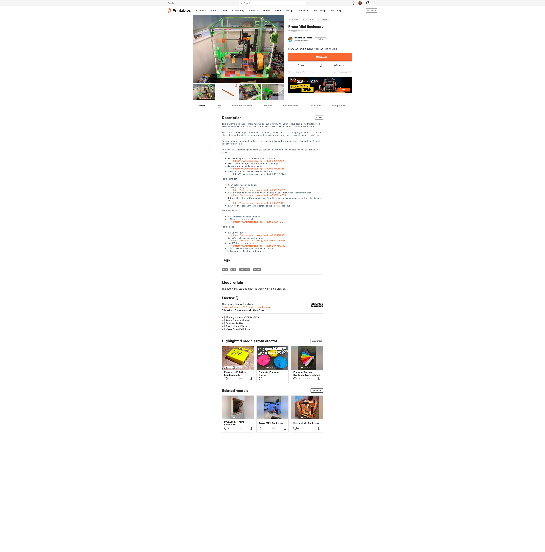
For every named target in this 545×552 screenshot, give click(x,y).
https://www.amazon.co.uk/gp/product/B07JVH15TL (258, 168)
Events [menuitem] (278, 10)
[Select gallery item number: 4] (240, 367)
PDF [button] (320, 117)
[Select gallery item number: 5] (242, 367)
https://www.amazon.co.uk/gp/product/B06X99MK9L (259, 161)
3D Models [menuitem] (201, 10)
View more (317, 341)
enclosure (244, 269)
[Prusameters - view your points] (360, 3)
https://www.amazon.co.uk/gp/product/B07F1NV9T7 (259, 190)
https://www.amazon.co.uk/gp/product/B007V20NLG (259, 203)
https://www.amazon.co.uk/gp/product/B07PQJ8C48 (259, 245)
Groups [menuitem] (290, 10)
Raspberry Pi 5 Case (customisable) (235, 373)
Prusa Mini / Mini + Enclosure (235, 423)
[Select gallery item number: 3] (238, 367)
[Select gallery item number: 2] (235, 367)
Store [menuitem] (213, 10)
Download (321, 56)
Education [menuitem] (303, 10)
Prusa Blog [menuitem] (336, 10)
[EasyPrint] (353, 3)
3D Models (295, 20)
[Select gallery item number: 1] (233, 367)
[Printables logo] (179, 10)
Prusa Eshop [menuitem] (319, 10)
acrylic (257, 269)
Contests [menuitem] (253, 10)
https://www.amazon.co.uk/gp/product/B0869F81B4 (259, 221)
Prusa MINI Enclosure (271, 423)
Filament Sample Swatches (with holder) (306, 373)
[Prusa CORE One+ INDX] (320, 85)
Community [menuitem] (238, 10)
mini (225, 269)
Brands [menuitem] (266, 10)
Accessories (323, 20)
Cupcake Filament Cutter (269, 373)
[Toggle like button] (226, 379)
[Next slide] (281, 92)
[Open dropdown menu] (349, 26)
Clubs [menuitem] (224, 10)
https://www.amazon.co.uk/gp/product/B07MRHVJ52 (259, 235)
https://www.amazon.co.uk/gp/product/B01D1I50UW (259, 240)
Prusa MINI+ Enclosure (306, 423)
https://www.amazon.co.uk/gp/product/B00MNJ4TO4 (259, 195)
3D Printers (309, 20)
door (233, 269)
